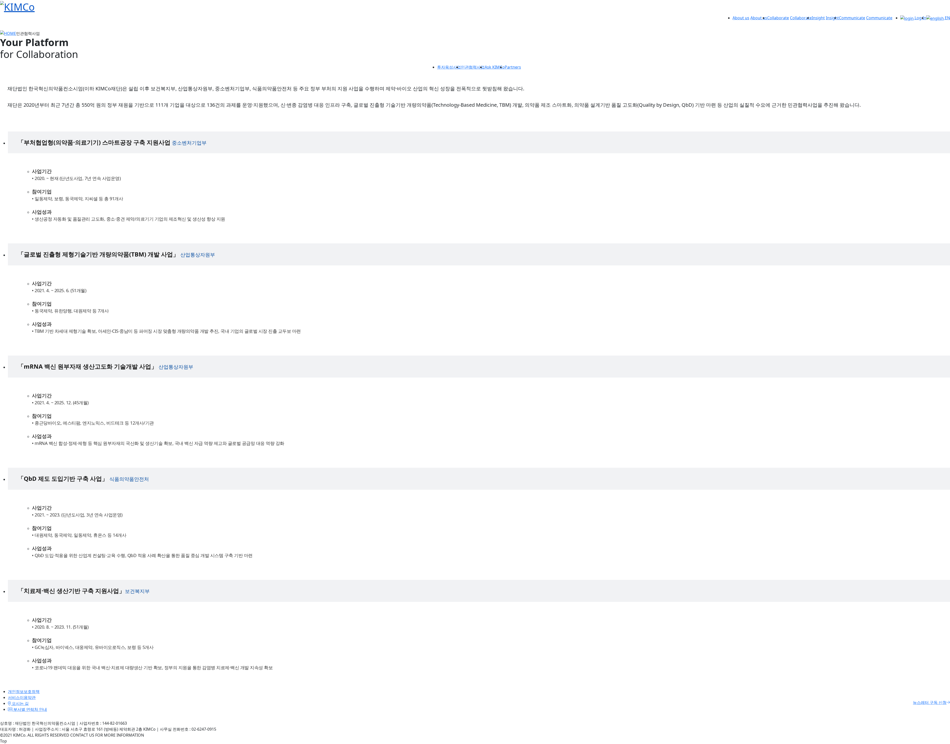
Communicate (852, 18)
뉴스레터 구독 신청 (930, 702)
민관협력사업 (473, 67)
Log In (920, 18)
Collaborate (778, 18)
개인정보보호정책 (24, 691)
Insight (818, 18)
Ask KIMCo (495, 67)
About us (741, 18)
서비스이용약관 (22, 697)
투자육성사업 (449, 67)
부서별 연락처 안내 (29, 709)
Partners (513, 67)
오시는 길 (20, 703)
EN (947, 18)
